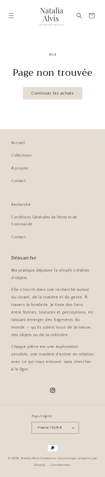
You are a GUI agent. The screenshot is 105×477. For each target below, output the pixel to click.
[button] (11, 16)
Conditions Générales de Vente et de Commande (44, 220)
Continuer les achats (52, 93)
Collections (21, 155)
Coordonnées (61, 465)
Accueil (18, 143)
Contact (18, 181)
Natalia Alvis (30, 458)
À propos (19, 168)
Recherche (21, 204)
